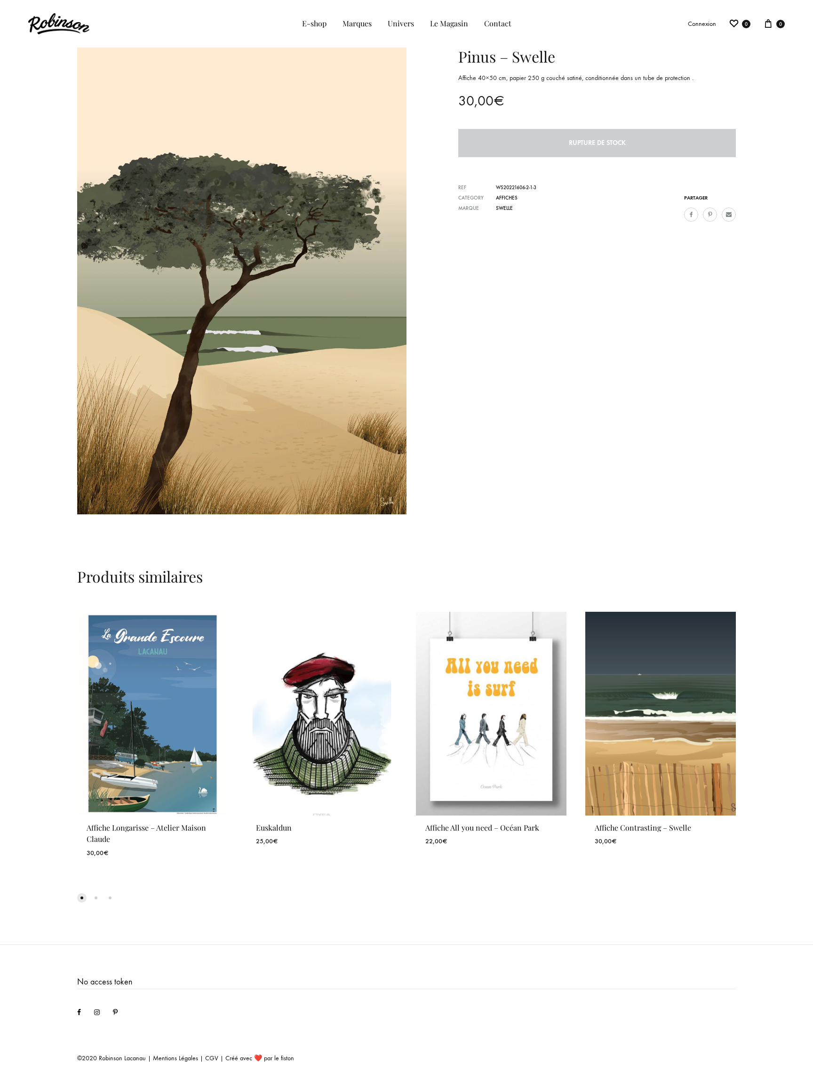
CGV (211, 1058)
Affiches (507, 198)
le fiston (284, 1058)
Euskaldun (274, 827)
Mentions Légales (175, 1058)
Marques (357, 23)
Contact (497, 23)
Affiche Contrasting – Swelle (643, 827)
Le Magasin (449, 23)
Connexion (702, 24)
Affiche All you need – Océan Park (482, 827)
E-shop (314, 23)
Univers (401, 23)
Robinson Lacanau (122, 1058)
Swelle (504, 208)
